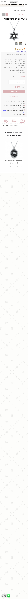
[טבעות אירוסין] (14, 2)
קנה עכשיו (14, 92)
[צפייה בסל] (2, 2)
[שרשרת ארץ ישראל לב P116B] (3, 14)
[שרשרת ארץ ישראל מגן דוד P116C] (6, 14)
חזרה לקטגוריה (21, 14)
